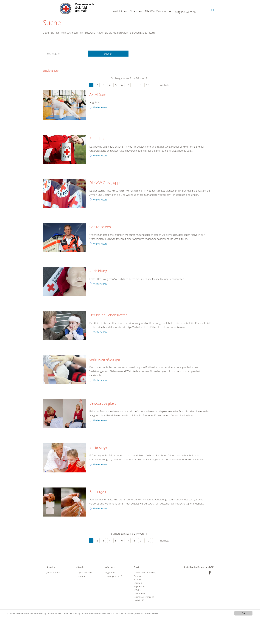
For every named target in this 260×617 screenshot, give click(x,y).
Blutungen (97, 491)
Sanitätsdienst (100, 227)
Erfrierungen (99, 447)
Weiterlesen (100, 107)
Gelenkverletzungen (105, 359)
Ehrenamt (80, 576)
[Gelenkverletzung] (64, 369)
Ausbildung (98, 271)
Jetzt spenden (53, 572)
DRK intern (139, 593)
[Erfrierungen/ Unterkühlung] (64, 457)
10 (147, 85)
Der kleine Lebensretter (108, 315)
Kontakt (138, 579)
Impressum (139, 586)
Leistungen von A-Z (114, 576)
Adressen (138, 576)
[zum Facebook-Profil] (210, 573)
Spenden (136, 11)
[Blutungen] (64, 502)
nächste (164, 85)
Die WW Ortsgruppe (158, 11)
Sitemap (138, 583)
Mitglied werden (185, 12)
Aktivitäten (120, 11)
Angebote (110, 572)
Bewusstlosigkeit (102, 403)
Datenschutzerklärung (144, 572)
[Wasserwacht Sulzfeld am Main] (59, 7)
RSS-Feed (138, 590)
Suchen (108, 53)
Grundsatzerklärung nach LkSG (144, 598)
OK (243, 613)
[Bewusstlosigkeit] (64, 413)
